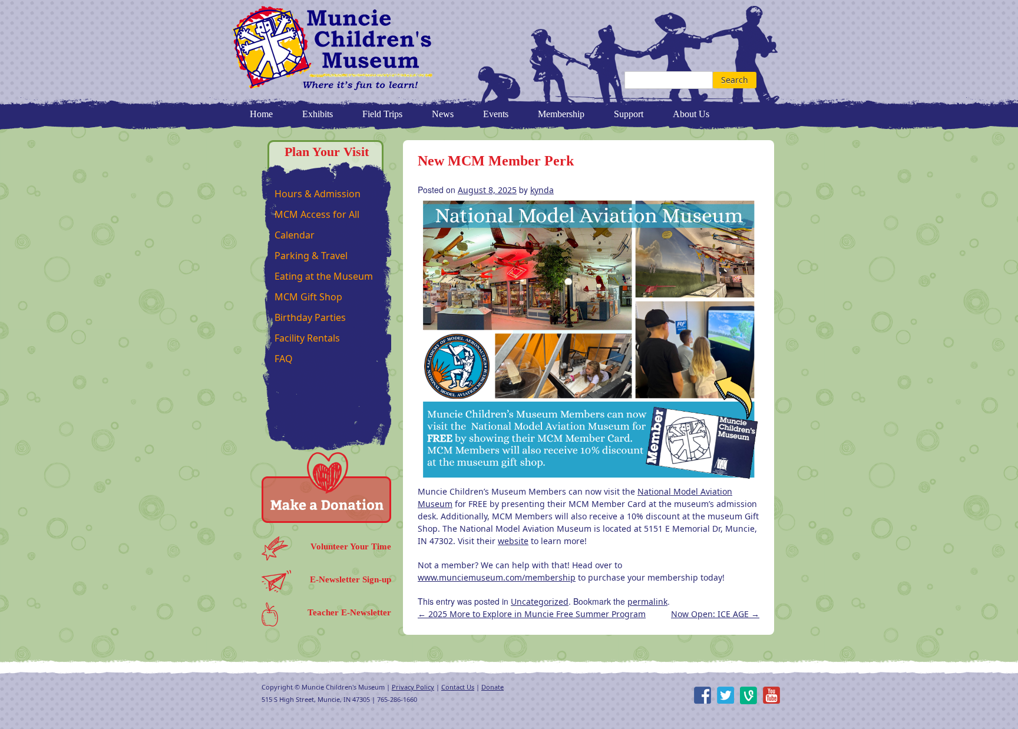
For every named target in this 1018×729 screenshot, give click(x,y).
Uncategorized (540, 601)
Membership (561, 114)
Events (495, 114)
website (513, 540)
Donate (492, 686)
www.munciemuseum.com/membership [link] (497, 577)
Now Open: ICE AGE (715, 613)
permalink (647, 601)
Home (261, 114)
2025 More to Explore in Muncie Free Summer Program (532, 613)
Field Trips (382, 114)
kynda (542, 189)
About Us (691, 114)
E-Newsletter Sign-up (350, 579)
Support (628, 114)
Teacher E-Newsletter (349, 612)
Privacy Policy (413, 686)
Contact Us (457, 686)
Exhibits (317, 114)
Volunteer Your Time (350, 546)
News (443, 114)
